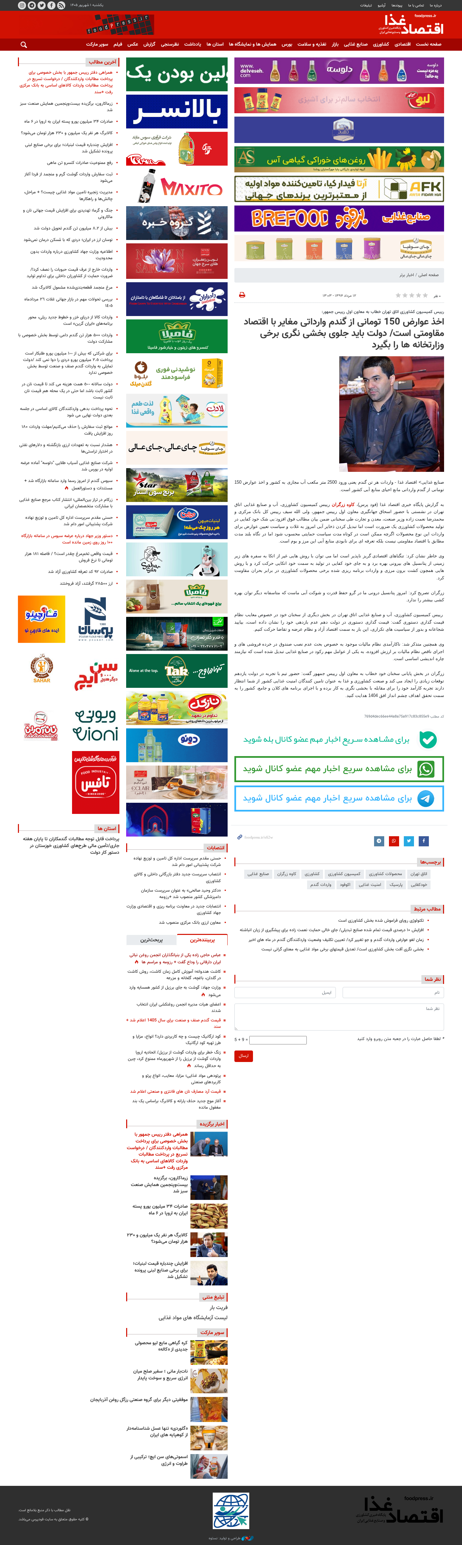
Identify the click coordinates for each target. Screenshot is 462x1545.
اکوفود (345, 885)
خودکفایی (419, 885)
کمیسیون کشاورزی (344, 874)
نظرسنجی (170, 44)
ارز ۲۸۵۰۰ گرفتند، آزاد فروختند (86, 583)
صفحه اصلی (428, 275)
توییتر (42, 5)
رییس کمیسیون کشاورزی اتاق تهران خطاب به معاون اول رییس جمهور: (383, 312)
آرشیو (382, 5)
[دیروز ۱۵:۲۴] (209, 1273)
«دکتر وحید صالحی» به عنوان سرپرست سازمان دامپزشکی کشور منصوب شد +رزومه (181, 893)
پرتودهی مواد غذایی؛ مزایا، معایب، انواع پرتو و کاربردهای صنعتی (181, 1079)
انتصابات (215, 848)
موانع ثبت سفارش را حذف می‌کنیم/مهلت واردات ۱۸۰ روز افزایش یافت (67, 430)
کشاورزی (381, 44)
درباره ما (436, 5)
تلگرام (32, 5)
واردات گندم (320, 885)
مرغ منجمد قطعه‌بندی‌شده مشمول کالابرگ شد (72, 287)
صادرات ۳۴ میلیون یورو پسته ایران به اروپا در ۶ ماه (160, 1210)
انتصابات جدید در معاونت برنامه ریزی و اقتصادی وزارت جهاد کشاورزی (173, 909)
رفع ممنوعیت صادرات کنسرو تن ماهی (80, 163)
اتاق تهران (419, 874)
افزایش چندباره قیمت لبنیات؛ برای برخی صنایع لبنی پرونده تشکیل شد (160, 1270)
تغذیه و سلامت (312, 44)
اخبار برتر (406, 275)
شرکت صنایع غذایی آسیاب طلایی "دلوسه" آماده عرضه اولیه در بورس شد (67, 466)
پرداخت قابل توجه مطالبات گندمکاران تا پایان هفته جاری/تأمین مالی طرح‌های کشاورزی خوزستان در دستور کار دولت (71, 846)
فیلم (118, 44)
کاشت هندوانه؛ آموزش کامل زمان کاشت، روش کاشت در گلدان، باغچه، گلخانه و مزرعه (174, 975)
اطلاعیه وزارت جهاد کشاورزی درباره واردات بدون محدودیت (71, 255)
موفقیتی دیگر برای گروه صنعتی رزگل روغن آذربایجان (139, 1400)
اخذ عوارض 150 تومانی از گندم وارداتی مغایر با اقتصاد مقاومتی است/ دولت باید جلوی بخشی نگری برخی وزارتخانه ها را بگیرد (344, 333)
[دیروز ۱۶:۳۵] (209, 1187)
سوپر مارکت (97, 44)
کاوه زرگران (343, 504)
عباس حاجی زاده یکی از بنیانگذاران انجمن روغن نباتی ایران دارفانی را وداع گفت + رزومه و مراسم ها (175, 959)
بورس (287, 44)
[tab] (202, 939)
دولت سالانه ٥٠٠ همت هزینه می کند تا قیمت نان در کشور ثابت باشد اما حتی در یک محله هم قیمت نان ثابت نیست (67, 391)
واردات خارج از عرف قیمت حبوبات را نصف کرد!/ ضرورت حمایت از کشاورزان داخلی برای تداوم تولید (70, 273)
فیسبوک (51, 5)
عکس (133, 44)
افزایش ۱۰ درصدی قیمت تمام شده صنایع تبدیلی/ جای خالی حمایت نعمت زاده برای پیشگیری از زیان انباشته (332, 930)
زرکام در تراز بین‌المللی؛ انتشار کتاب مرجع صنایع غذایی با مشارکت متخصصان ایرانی (66, 503)
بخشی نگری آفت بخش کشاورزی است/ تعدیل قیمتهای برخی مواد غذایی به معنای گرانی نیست (342, 949)
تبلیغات (366, 5)
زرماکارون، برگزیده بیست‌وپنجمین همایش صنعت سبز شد (159, 1185)
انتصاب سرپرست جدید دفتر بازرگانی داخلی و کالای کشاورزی (177, 877)
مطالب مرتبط (427, 909)
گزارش (149, 44)
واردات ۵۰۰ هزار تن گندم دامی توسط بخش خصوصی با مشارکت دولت (65, 338)
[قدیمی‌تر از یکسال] (209, 1438)
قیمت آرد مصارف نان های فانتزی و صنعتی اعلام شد (175, 1091)
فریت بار (219, 1308)
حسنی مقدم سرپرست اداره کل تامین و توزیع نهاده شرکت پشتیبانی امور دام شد (177, 861)
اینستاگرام (22, 5)
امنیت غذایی (370, 885)
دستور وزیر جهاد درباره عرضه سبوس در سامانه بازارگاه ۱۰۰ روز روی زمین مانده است (67, 539)
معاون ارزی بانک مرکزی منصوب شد (190, 922)
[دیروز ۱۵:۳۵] (209, 1244)
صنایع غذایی (356, 44)
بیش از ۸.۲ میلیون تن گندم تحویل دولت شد (73, 228)
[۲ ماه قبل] (209, 1352)
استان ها (215, 44)
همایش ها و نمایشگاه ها (252, 44)
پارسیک (396, 885)
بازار (335, 44)
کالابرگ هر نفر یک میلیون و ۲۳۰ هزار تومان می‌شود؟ (157, 1239)
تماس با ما (416, 5)
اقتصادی (403, 44)
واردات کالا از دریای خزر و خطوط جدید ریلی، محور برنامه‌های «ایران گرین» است (70, 320)
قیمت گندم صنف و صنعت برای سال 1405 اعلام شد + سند (173, 1023)
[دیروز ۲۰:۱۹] (209, 1144)
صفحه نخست (428, 44)
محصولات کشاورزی (385, 874)
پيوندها (397, 5)
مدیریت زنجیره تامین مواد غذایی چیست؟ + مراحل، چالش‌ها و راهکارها (68, 195)
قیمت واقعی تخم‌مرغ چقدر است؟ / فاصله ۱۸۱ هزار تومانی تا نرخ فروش (69, 557)
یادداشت (192, 44)
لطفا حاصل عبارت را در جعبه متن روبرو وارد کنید (400, 1039)
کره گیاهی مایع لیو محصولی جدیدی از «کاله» (161, 1346)
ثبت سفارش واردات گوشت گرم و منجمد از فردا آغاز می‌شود (68, 177)
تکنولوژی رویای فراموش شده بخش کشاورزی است (381, 920)
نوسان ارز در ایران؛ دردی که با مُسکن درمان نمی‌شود (68, 240)
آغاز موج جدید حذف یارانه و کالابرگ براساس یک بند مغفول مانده (176, 1104)
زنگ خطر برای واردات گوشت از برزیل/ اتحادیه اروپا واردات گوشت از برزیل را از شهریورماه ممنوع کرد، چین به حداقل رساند (174, 1059)
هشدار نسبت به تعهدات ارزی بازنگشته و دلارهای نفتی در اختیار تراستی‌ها (66, 448)
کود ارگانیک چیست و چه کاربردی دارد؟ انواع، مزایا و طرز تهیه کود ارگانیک (177, 1039)
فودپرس (407, 25)
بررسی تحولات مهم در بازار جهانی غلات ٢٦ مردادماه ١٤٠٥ (68, 302)
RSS (61, 5)
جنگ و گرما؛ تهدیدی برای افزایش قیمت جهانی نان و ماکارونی (68, 213)
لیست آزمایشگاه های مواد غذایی (193, 1318)
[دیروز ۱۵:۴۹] (209, 1216)
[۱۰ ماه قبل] (209, 1409)
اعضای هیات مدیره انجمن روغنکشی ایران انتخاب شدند (179, 1007)
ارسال (244, 1056)
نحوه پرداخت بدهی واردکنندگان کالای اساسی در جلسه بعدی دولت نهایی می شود (66, 412)
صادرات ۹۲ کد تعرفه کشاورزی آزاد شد (80, 572)
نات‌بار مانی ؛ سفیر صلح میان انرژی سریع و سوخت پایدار (160, 1375)
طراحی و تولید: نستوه (225, 1538)
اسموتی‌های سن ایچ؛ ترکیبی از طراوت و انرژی (159, 1460)
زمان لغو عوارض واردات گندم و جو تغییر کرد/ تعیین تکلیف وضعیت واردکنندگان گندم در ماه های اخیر (336, 940)
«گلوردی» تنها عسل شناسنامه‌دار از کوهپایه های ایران (157, 1432)
